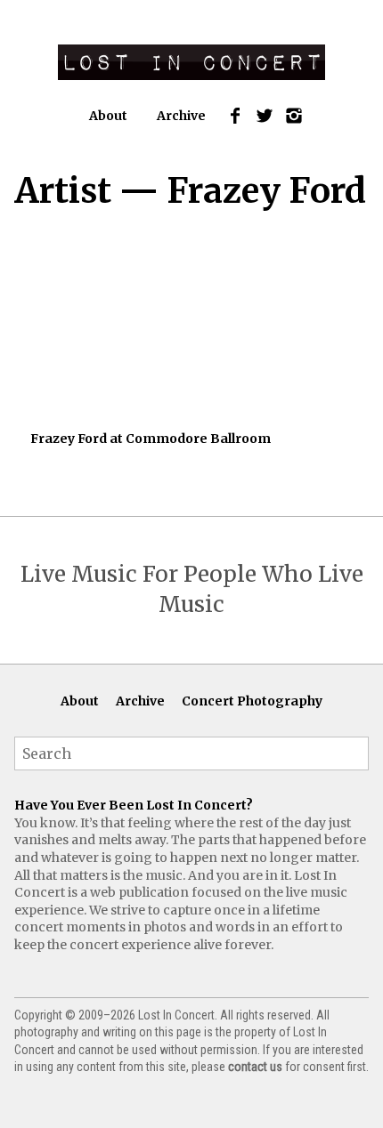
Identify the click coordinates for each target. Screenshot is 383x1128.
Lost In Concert (191, 62)
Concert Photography (252, 701)
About (108, 115)
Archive (181, 115)
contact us (255, 1067)
